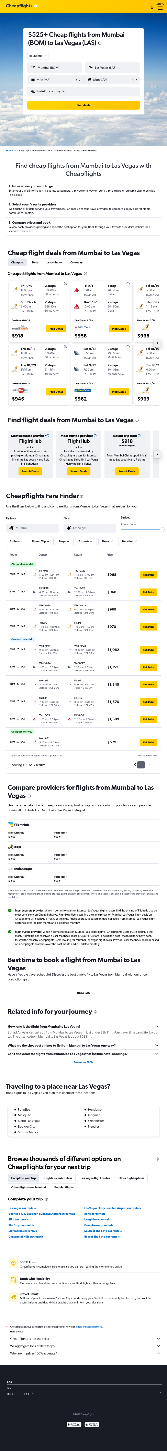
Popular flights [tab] (64, 1187)
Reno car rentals (94, 1213)
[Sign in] (152, 8)
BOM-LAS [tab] (83, 993)
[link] (30, 471)
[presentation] (100, 43)
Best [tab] (35, 262)
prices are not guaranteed (89, 1326)
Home (9, 150)
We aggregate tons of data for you (33, 1346)
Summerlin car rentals (23, 1230)
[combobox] (38, 56)
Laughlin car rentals (97, 1219)
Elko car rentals (19, 1219)
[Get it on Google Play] (74, 1425)
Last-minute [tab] (54, 262)
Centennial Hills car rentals (26, 1236)
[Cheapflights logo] (19, 6)
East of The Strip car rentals (102, 1236)
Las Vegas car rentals (22, 1208)
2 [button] (149, 765)
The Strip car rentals (21, 1225)
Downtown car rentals (98, 1225)
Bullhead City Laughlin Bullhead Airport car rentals (42, 1213)
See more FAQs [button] (83, 1062)
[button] (53, 79)
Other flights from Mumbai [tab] (28, 1187)
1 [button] (141, 765)
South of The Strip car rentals (103, 1230)
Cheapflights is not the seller (29, 1339)
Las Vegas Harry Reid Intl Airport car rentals (112, 1208)
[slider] (162, 529)
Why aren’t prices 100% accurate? (33, 1353)
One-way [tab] (76, 262)
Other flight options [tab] (131, 1178)
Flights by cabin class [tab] (58, 1178)
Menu (160, 3)
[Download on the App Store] (92, 1425)
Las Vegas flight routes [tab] (95, 1178)
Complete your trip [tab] (23, 1178)
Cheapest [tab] (17, 262)
